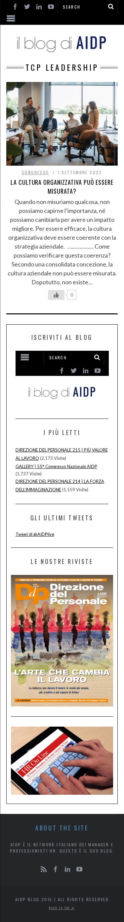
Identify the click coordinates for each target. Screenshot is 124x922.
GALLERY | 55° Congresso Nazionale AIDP (56, 466)
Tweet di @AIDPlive (35, 534)
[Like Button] (56, 295)
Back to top (60, 908)
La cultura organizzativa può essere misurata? (62, 186)
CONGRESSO (35, 172)
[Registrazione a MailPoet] (62, 379)
